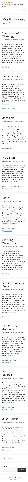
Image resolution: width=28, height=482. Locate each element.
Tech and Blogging (10, 228)
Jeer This (8, 117)
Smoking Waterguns (9, 241)
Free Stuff (8, 157)
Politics (6, 67)
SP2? (5, 197)
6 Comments (8, 231)
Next (10, 458)
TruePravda (8, 3)
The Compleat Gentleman (11, 327)
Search (4, 466)
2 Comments (8, 189)
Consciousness (12, 76)
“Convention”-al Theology (12, 34)
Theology (15, 109)
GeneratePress (14, 479)
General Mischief (9, 447)
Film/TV (6, 317)
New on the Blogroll (9, 373)
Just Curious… (11, 418)
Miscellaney (8, 109)
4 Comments (8, 410)
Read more (19, 62)
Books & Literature (10, 186)
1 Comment (8, 362)
